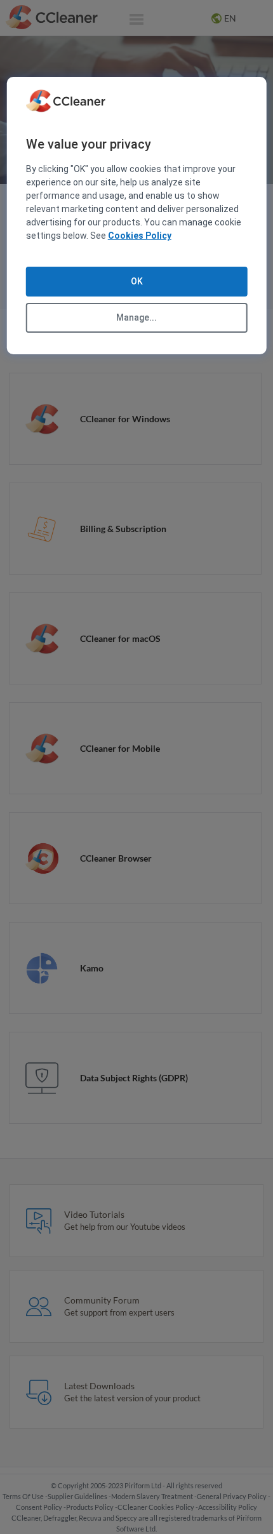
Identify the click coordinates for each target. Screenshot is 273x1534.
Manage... (136, 317)
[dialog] (137, 216)
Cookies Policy (139, 235)
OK (137, 281)
